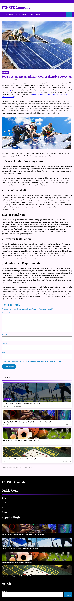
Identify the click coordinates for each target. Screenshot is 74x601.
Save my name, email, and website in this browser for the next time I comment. (33, 361)
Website (4, 353)
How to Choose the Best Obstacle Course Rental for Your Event (21, 403)
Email (4, 344)
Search (4, 591)
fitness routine (11, 467)
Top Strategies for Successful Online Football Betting (21, 440)
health (17, 467)
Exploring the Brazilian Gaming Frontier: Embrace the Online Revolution (28, 422)
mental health (23, 467)
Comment (6, 313)
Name (4, 335)
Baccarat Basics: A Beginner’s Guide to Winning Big (20, 459)
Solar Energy (6, 90)
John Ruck (4, 80)
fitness (4, 467)
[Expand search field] (69, 14)
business (5, 72)
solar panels (36, 92)
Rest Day (30, 467)
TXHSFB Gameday (16, 7)
